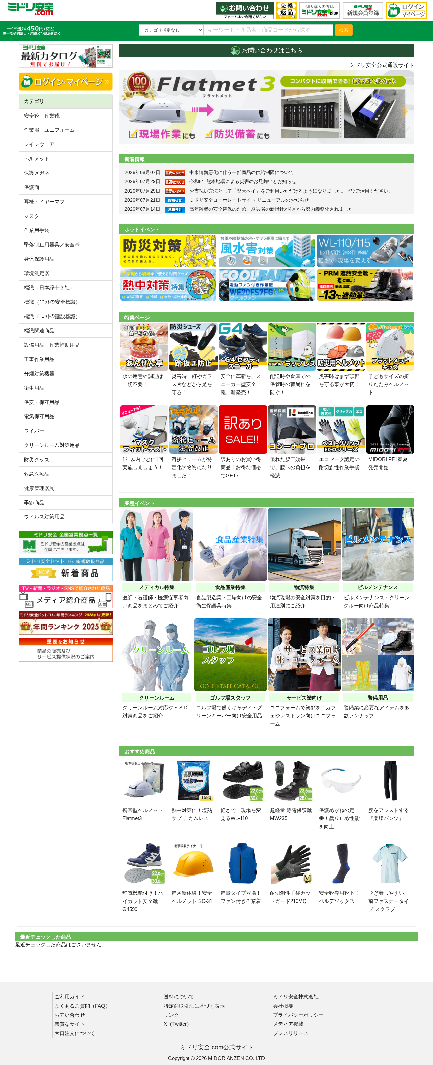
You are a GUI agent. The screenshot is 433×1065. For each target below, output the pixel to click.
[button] (141, 107)
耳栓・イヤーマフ (44, 201)
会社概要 (283, 1006)
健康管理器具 (39, 488)
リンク (171, 1015)
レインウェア (39, 144)
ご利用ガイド (69, 996)
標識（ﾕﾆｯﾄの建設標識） (52, 316)
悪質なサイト (69, 1024)
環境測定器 (36, 273)
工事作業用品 (39, 359)
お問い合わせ (69, 1015)
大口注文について (74, 1033)
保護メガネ (36, 173)
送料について (179, 996)
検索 (343, 30)
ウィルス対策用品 (44, 516)
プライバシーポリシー (298, 1015)
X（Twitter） (178, 1024)
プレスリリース (291, 1033)
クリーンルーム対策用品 (52, 445)
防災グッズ (36, 459)
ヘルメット (36, 158)
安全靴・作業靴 (42, 116)
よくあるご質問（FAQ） (82, 1006)
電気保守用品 (39, 416)
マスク (31, 216)
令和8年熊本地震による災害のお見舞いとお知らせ (242, 181)
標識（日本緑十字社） (49, 287)
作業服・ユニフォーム (49, 130)
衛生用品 (34, 388)
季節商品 (34, 502)
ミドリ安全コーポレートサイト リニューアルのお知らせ (249, 200)
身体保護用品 (39, 259)
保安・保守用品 (42, 402)
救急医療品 (36, 474)
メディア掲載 (288, 1024)
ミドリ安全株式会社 (296, 996)
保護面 (31, 187)
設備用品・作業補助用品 (52, 345)
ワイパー (34, 431)
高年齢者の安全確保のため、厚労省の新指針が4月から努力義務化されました (271, 209)
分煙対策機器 (39, 373)
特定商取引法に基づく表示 (194, 1006)
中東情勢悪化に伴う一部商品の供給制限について (241, 172)
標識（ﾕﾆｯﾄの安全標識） (52, 302)
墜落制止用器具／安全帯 (52, 244)
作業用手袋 (36, 230)
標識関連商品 (39, 330)
